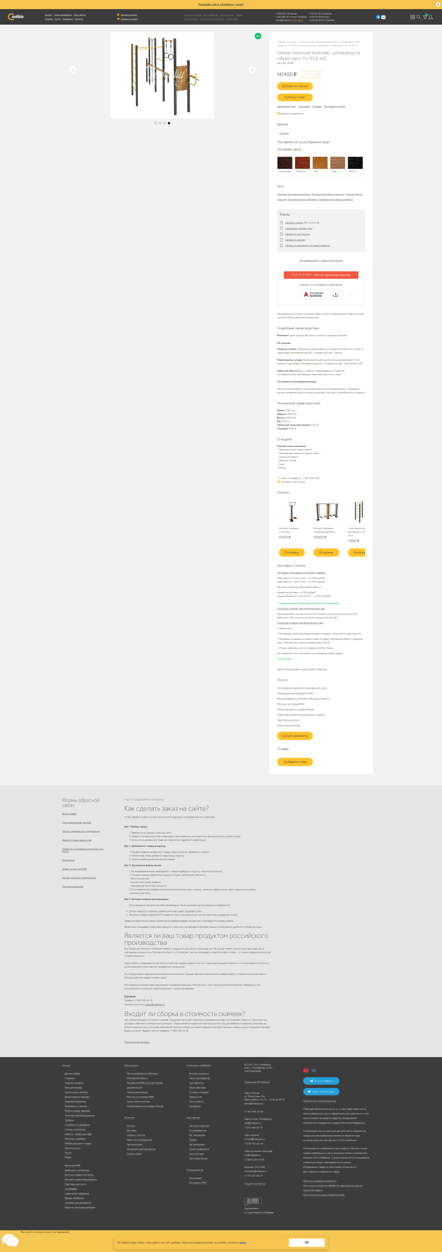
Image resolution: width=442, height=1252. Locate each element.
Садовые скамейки (74, 1082)
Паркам (239, 15)
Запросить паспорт (295, 240)
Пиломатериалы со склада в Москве (295, 709)
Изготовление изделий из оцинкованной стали (301, 688)
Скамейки (70, 1078)
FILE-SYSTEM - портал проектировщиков (321, 275)
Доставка (131, 1130)
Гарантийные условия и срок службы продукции (302, 669)
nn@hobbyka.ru (252, 1155)
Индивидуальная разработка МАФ (295, 693)
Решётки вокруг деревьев (77, 1110)
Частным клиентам (193, 15)
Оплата (131, 1125)
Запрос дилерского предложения (79, 877)
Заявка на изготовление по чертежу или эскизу (83, 850)
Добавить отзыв (295, 762)
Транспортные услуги (288, 720)
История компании (199, 1073)
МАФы (68, 1157)
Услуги (58, 19)
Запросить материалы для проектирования (307, 245)
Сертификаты (196, 1082)
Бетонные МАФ (72, 1165)
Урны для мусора (73, 1087)
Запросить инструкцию (297, 234)
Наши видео (195, 1178)
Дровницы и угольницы (77, 1170)
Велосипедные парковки (77, 1096)
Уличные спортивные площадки (327, 194)
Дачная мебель (72, 1073)
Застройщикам (191, 19)
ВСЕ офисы (298, 20)
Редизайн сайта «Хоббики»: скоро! (221, 4)
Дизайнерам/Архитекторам (212, 19)
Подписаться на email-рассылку (319, 1101)
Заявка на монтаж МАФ (74, 868)
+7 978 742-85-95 (316, 17)
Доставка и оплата (129, 19)
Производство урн (198, 1158)
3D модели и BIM (197, 1182)
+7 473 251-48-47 (316, 13)
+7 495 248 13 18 (283, 13)
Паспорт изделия (294, 222)
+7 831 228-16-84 (316, 20)
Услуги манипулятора (288, 725)
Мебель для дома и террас (78, 1143)
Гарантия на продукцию (139, 1139)
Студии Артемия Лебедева (259, 1212)
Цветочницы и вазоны (76, 1092)
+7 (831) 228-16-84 (254, 1159)
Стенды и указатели (75, 1129)
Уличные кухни (72, 1148)
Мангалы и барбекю (75, 1138)
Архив (68, 1152)
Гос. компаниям (227, 15)
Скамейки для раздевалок (78, 1202)
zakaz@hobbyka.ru (284, 20)
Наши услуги (131, 1065)
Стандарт (284, 133)
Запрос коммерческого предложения (81, 831)
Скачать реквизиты (295, 736)
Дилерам (49, 19)
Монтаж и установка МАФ (290, 704)
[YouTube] (306, 1071)
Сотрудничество (194, 1170)
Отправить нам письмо (293, 481)
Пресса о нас (195, 1096)
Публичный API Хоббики (257, 1082)
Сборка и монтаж (136, 1135)
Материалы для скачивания (141, 1149)
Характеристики (286, 106)
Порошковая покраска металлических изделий (301, 714)
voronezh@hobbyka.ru (255, 1171)
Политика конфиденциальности (320, 1181)
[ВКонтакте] (313, 1071)
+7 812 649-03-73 (283, 17)
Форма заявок (69, 813)
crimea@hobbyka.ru (254, 1139)
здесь (242, 1242)
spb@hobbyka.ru (252, 1123)
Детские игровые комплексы (79, 1174)
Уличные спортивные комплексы (293, 194)
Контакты (79, 19)
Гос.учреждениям (197, 1130)
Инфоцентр (68, 19)
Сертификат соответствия (298, 228)
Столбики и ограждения (77, 1124)
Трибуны (69, 1120)
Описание (304, 106)
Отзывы (316, 106)
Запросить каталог (129, 15)
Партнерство (193, 1117)
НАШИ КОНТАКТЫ (254, 1183)
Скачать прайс (134, 1153)
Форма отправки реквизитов (76, 840)
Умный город (232, 19)
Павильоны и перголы (76, 1106)
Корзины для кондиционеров (80, 1207)
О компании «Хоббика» (198, 1065)
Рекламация (68, 860)
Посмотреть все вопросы (136, 1042)
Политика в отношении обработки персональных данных (333, 1185)
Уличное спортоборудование (79, 1115)
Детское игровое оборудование (81, 1179)
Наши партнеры (197, 1087)
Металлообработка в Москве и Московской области (303, 698)
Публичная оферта (313, 1190)
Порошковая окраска (137, 1092)
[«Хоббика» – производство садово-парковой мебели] (15, 17)
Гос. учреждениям (211, 15)
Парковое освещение (75, 1101)
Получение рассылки (72, 886)
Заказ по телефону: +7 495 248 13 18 (300, 478)
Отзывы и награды (199, 1092)
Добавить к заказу (295, 86)
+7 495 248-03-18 (253, 1111)
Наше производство (63, 15)
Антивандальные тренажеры (303, 199)
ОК (307, 1242)
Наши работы (80, 15)
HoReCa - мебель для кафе (78, 1134)
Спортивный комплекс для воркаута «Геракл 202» (359, 532)
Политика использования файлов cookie (323, 1195)
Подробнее (284, 658)
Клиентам (129, 1117)
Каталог (48, 15)
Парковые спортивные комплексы (336, 199)
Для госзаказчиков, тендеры (76, 822)
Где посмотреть (135, 1144)
